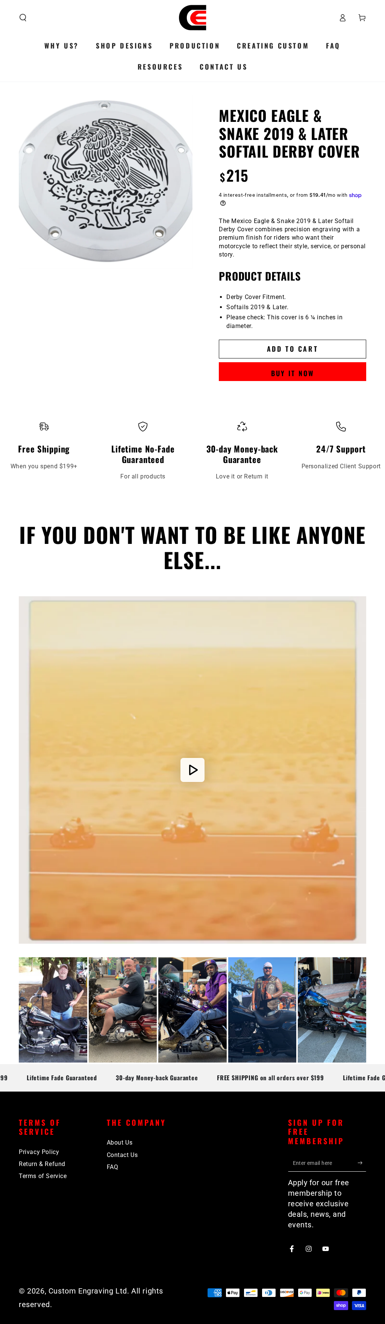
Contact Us (122, 1154)
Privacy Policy (39, 1151)
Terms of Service (43, 1176)
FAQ (112, 1167)
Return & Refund (42, 1164)
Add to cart (292, 349)
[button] (23, 17)
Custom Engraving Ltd (88, 1290)
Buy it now (292, 373)
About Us (120, 1142)
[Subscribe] (362, 1163)
